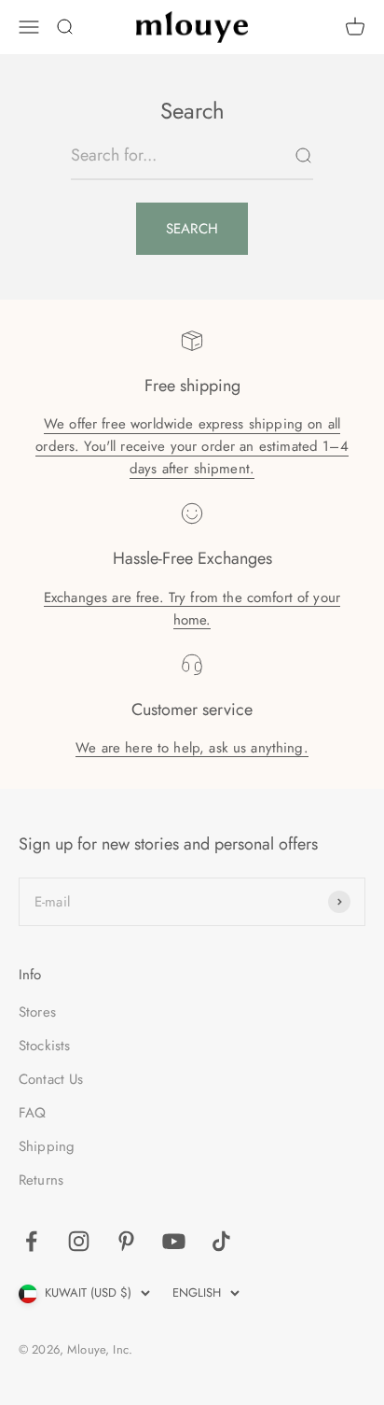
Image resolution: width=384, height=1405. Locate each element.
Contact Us (51, 1079)
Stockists (44, 1045)
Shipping (47, 1146)
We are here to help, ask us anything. (192, 748)
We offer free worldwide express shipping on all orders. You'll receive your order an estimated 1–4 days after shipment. (192, 446)
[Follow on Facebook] (31, 1241)
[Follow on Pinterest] (126, 1241)
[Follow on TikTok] (221, 1241)
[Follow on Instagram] (78, 1241)
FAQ (32, 1113)
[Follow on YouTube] (173, 1241)
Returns (41, 1180)
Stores (37, 1012)
